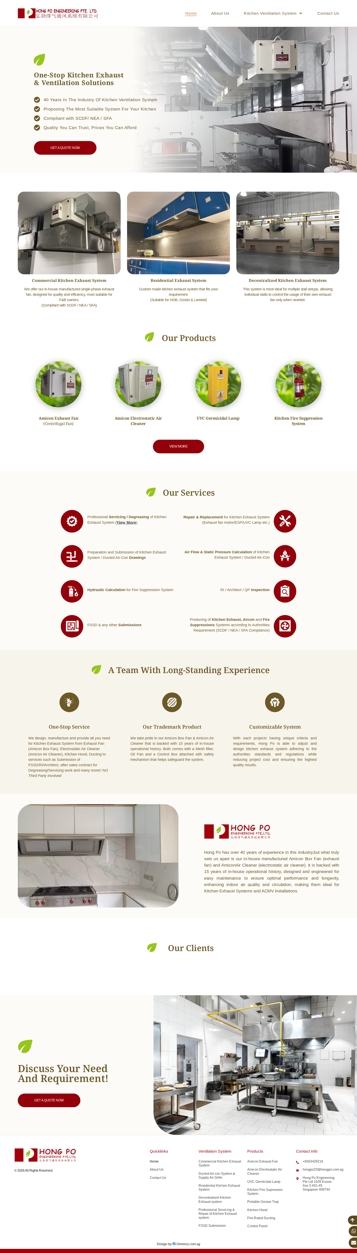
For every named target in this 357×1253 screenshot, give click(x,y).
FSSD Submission (212, 1225)
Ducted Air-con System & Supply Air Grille (217, 1175)
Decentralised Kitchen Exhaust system (215, 1199)
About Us (220, 13)
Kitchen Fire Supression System (265, 1191)
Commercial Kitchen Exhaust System (220, 1163)
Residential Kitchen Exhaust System (219, 1187)
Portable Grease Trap (263, 1201)
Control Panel (257, 1226)
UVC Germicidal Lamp (263, 1181)
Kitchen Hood (257, 1210)
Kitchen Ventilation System (270, 13)
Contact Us (328, 13)
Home (191, 13)
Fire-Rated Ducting (261, 1218)
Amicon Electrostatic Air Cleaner (264, 1171)
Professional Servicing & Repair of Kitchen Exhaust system (218, 1213)
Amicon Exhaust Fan (262, 1161)
